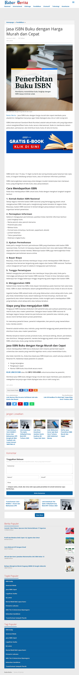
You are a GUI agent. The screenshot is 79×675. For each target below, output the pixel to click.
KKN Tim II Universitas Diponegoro (18, 610)
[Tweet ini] (14, 404)
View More (39, 515)
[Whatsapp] (31, 404)
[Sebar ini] (8, 404)
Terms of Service (19, 672)
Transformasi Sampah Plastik (16, 618)
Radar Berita (11, 115)
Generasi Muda (11, 585)
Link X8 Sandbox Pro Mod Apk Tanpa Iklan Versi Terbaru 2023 (58, 397)
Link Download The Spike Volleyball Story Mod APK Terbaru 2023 (25, 434)
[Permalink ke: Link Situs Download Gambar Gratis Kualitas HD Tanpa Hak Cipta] (39, 424)
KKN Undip (9, 581)
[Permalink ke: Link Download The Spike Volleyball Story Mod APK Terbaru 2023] (26, 424)
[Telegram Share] (26, 404)
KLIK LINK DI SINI (13, 372)
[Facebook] (21, 390)
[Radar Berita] (16, 2)
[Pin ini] (20, 404)
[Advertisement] (39, 14)
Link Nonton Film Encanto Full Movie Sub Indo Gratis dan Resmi (22, 397)
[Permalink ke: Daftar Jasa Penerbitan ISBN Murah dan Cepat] (67, 424)
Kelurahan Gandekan (13, 614)
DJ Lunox (9, 598)
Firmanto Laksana (12, 606)
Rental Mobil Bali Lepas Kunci (16, 602)
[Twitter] (26, 390)
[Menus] (73, 2)
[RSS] (35, 390)
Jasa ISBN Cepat (11, 589)
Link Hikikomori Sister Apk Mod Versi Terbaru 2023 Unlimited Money (52, 434)
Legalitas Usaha (11, 593)
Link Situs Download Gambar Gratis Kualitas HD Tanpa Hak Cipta (39, 434)
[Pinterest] (31, 390)
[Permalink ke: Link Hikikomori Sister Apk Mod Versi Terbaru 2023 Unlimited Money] (53, 424)
